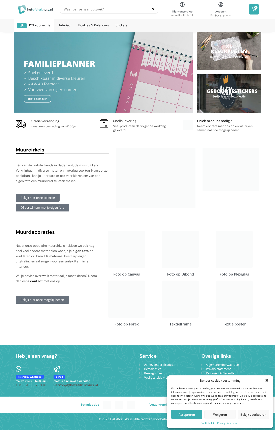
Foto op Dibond (180, 274)
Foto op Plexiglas (234, 274)
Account (220, 11)
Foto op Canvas (126, 274)
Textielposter (234, 324)
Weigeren (220, 414)
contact (36, 281)
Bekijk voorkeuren (253, 414)
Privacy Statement (227, 423)
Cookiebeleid (208, 423)
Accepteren (187, 414)
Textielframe (180, 324)
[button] (267, 380)
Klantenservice (182, 11)
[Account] (220, 4)
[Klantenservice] (182, 4)
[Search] (153, 9)
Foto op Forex (127, 324)
